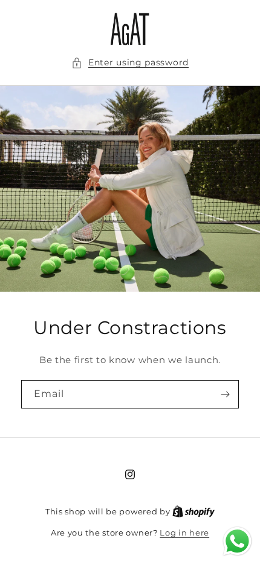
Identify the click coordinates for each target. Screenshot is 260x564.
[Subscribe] (225, 394)
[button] (130, 62)
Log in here (184, 532)
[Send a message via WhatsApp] (237, 541)
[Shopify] (193, 511)
